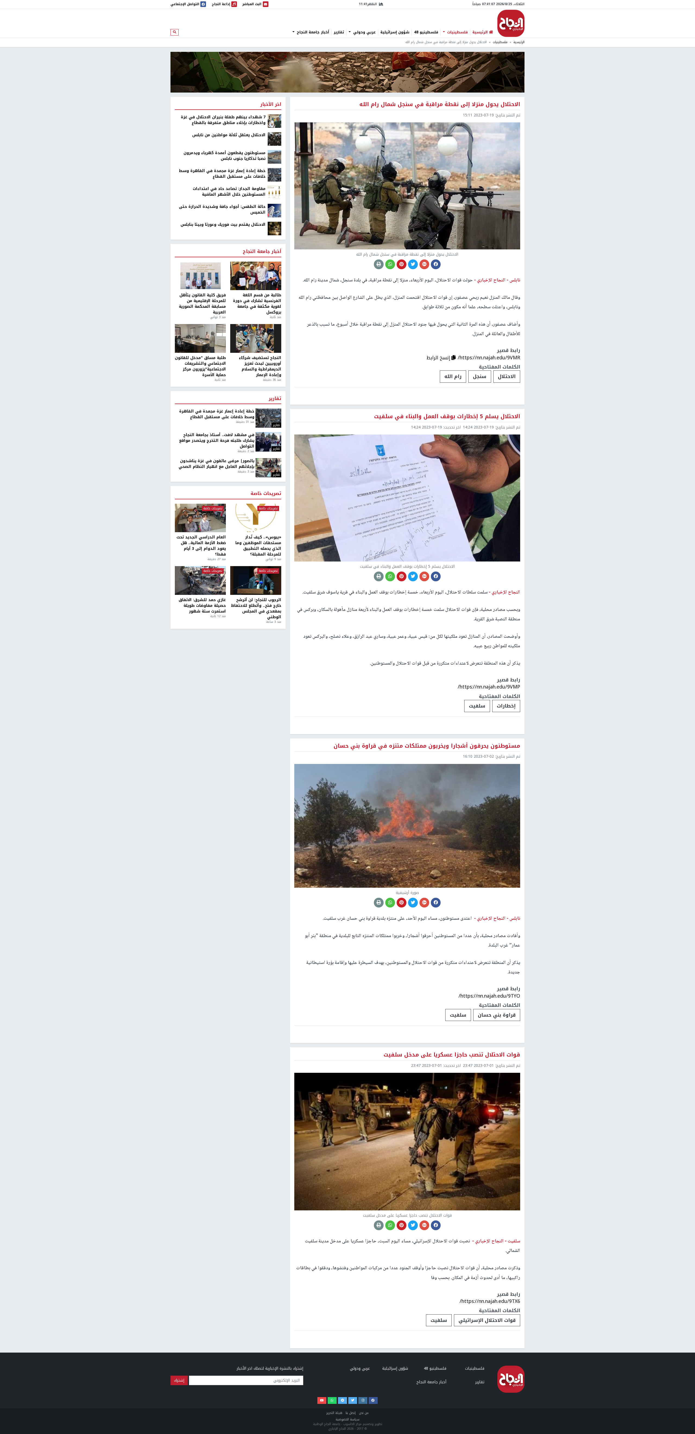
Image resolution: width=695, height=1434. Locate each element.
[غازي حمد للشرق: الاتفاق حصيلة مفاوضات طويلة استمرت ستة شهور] (200, 580)
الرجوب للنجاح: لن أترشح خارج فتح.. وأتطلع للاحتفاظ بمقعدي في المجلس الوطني (256, 608)
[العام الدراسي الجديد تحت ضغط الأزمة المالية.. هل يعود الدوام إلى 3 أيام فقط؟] (200, 518)
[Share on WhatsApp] (390, 264)
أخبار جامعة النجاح (312, 32)
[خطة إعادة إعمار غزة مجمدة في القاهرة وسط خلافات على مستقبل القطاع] (274, 174)
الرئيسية (519, 42)
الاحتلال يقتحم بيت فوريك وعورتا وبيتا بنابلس (223, 224)
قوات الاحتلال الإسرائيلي (487, 1320)
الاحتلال (507, 376)
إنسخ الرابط (439, 357)
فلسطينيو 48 (426, 32)
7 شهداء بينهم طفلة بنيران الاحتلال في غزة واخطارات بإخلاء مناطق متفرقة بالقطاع (223, 120)
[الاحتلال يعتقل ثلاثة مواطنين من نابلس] (274, 138)
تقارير (339, 32)
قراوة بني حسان (497, 1015)
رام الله (453, 376)
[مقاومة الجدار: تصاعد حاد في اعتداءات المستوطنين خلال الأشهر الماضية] (274, 192)
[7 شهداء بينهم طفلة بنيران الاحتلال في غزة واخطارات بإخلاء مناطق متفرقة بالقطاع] (274, 121)
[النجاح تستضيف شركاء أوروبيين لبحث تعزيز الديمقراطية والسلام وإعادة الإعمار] (255, 338)
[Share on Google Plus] (424, 264)
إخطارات (506, 705)
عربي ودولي (364, 32)
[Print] (379, 264)
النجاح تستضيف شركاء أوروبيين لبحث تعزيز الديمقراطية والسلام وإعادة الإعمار (260, 366)
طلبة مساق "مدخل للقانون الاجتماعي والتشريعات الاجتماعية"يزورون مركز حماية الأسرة (200, 366)
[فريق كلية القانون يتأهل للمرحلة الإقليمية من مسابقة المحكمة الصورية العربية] (200, 276)
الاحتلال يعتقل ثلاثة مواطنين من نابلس (229, 135)
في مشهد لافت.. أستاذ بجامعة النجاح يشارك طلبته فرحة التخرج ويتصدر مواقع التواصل (216, 440)
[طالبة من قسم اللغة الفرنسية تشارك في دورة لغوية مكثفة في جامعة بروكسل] (255, 276)
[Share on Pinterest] (401, 264)
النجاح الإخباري (511, 23)
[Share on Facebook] (436, 264)
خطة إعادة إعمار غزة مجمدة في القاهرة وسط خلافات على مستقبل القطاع (222, 173)
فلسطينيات (457, 32)
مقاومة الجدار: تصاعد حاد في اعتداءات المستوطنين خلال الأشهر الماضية (229, 191)
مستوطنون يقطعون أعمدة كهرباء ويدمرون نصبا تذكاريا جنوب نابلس (225, 155)
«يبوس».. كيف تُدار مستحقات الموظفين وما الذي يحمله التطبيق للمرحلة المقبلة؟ (258, 545)
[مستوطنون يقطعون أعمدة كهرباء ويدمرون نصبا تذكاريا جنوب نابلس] (274, 156)
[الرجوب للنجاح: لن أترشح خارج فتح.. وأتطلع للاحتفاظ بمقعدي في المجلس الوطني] (255, 580)
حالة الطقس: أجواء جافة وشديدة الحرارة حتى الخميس (222, 209)
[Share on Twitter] (413, 264)
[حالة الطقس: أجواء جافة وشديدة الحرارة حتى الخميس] (274, 210)
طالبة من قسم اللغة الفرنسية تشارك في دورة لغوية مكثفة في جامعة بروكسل (257, 303)
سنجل (479, 376)
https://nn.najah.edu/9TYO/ (489, 996)
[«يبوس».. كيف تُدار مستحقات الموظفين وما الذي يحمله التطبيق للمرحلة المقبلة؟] (255, 518)
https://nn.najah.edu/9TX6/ (490, 1301)
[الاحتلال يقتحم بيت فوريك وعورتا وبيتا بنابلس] (274, 228)
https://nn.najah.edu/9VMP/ (489, 686)
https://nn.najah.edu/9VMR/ (489, 357)
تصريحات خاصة (266, 493)
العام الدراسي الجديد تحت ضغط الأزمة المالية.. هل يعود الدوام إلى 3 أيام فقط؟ (201, 545)
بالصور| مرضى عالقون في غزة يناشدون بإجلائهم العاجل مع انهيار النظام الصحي (216, 463)
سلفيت (477, 705)
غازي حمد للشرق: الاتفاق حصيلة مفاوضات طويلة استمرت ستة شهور (202, 605)
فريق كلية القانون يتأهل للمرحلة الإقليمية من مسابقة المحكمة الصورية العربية (202, 303)
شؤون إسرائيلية (394, 32)
